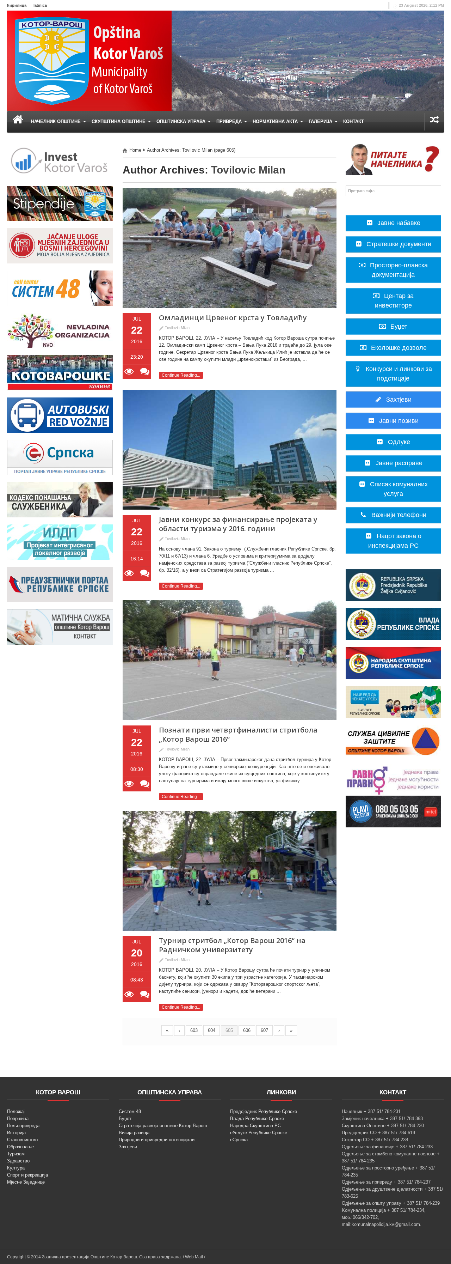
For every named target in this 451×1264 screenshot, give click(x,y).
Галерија (321, 121)
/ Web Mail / (194, 1256)
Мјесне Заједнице (26, 1182)
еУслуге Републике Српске (258, 1132)
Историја (16, 1132)
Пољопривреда (23, 1125)
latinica (40, 5)
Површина (18, 1118)
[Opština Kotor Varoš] (89, 60)
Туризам (16, 1153)
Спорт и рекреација (27, 1175)
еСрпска (239, 1139)
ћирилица (16, 5)
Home (135, 150)
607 (264, 1030)
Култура (16, 1168)
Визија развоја (134, 1132)
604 (211, 1030)
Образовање (20, 1146)
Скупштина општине (119, 121)
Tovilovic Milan (248, 170)
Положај (16, 1111)
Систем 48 (130, 1111)
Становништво (22, 1139)
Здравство (18, 1160)
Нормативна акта (276, 121)
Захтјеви (128, 1146)
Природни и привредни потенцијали (156, 1139)
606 (247, 1030)
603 (194, 1030)
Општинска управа (181, 121)
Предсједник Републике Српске (263, 1111)
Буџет (125, 1118)
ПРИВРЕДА (229, 121)
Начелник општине (56, 121)
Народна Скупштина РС (255, 1125)
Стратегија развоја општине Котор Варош (163, 1125)
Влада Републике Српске (257, 1118)
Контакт (353, 121)
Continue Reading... (181, 375)
